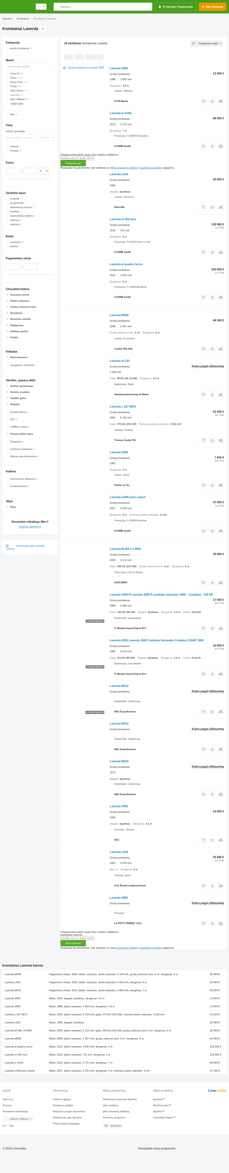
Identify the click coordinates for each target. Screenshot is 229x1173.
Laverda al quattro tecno (126, 264)
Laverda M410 (13, 990)
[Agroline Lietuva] (17, 7)
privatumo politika (127, 167)
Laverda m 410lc (121, 113)
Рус (12, 1125)
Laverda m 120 (120, 360)
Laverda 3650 (119, 68)
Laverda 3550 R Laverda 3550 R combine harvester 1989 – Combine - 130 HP (161, 594)
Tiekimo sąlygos (62, 1099)
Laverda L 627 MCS (123, 406)
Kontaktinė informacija (15, 1111)
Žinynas (7, 1105)
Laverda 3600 (119, 806)
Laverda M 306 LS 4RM (125, 548)
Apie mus (8, 1099)
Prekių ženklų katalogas (66, 1123)
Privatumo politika (63, 1105)
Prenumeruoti (73, 163)
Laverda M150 (119, 761)
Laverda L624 (119, 174)
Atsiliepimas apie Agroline (67, 1117)
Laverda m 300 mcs (123, 219)
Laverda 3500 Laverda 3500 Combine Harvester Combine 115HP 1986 (157, 640)
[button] (212, 101)
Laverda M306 (119, 315)
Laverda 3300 (119, 452)
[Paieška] (57, 6)
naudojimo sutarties (151, 167)
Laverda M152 (119, 685)
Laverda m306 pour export (127, 497)
